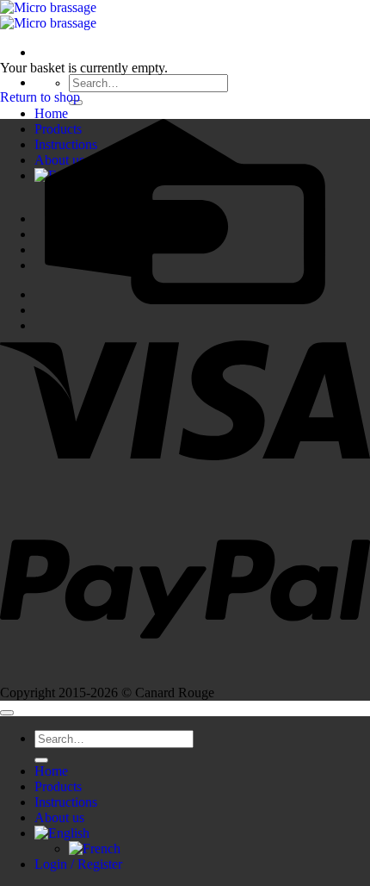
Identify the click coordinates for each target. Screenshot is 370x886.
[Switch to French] (94, 848)
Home (51, 113)
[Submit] (41, 760)
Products (58, 786)
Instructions (65, 802)
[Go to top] (7, 712)
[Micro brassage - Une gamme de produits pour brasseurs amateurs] (48, 15)
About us (59, 817)
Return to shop (40, 97)
